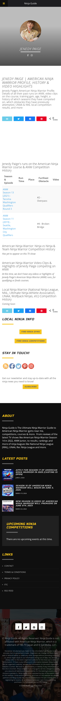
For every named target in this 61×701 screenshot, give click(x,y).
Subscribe (31, 387)
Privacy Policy (11, 578)
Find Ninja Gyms (30, 332)
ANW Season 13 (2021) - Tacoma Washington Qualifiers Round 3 (9, 199)
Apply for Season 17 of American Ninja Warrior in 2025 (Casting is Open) (36, 472)
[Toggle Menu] (4, 3)
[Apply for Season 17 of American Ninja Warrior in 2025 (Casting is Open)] (7, 474)
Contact (8, 565)
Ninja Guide (30, 3)
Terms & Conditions (15, 572)
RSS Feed (8, 590)
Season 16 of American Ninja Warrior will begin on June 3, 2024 (35, 487)
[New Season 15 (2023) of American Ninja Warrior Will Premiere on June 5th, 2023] (7, 506)
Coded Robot (26, 686)
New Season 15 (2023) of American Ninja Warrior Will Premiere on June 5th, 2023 (37, 503)
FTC (6, 584)
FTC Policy (43, 682)
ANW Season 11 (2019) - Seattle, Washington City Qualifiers (9, 225)
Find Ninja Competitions (30, 341)
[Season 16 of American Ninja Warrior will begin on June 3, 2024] (7, 490)
